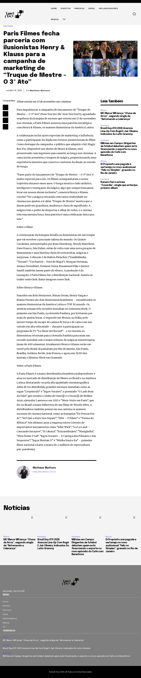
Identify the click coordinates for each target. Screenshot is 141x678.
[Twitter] (5, 114)
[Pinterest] (5, 120)
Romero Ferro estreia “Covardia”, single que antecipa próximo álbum (119, 185)
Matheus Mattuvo (40, 90)
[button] (134, 14)
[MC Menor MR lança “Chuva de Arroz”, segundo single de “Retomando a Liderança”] (19, 523)
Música (103, 110)
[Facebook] (5, 107)
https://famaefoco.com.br (44, 472)
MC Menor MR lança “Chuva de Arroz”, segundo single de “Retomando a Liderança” (118, 116)
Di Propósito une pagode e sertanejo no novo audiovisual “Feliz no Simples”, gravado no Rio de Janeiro (122, 545)
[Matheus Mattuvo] (23, 472)
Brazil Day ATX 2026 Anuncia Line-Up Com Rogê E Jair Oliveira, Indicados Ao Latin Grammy (119, 131)
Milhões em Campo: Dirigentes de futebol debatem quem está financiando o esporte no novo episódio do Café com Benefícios (119, 149)
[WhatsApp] (5, 127)
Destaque (8, 26)
